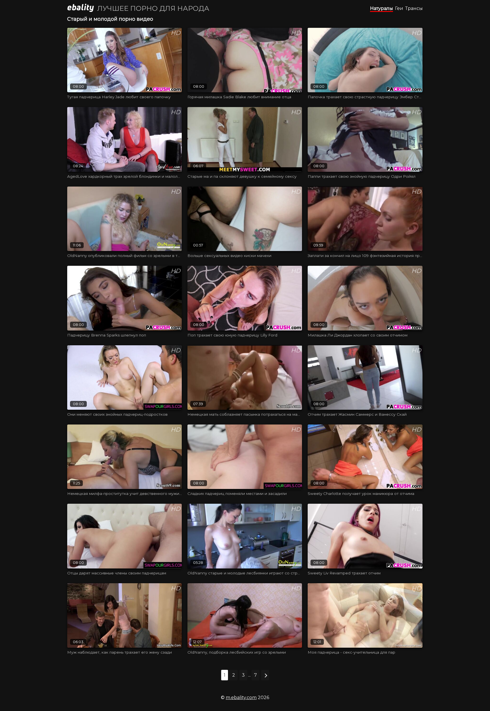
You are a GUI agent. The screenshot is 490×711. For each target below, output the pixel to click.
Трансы (414, 8)
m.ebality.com (241, 697)
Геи (399, 8)
